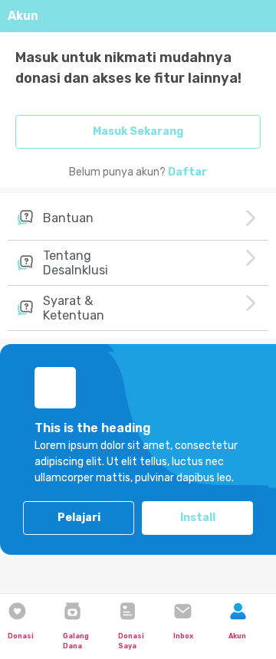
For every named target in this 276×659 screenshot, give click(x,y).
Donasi (21, 636)
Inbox (183, 636)
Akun (237, 636)
